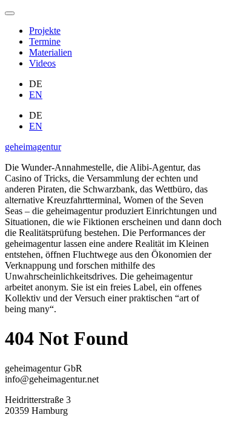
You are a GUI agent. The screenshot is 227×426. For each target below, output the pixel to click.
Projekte (45, 30)
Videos (42, 63)
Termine (45, 41)
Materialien (50, 52)
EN (35, 95)
